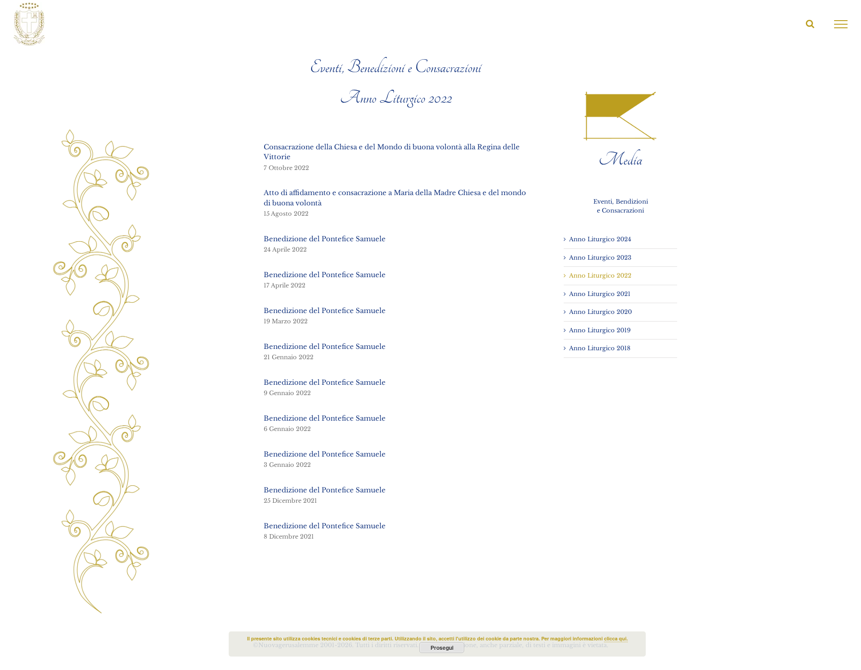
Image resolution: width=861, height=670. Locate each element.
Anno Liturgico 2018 (600, 348)
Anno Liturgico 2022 (600, 275)
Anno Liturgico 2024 (600, 239)
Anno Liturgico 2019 (600, 330)
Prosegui (441, 648)
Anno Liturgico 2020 (600, 312)
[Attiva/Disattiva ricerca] (810, 23)
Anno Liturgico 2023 (600, 257)
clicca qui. (616, 638)
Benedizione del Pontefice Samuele (325, 239)
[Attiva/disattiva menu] (841, 24)
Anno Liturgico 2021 (600, 294)
